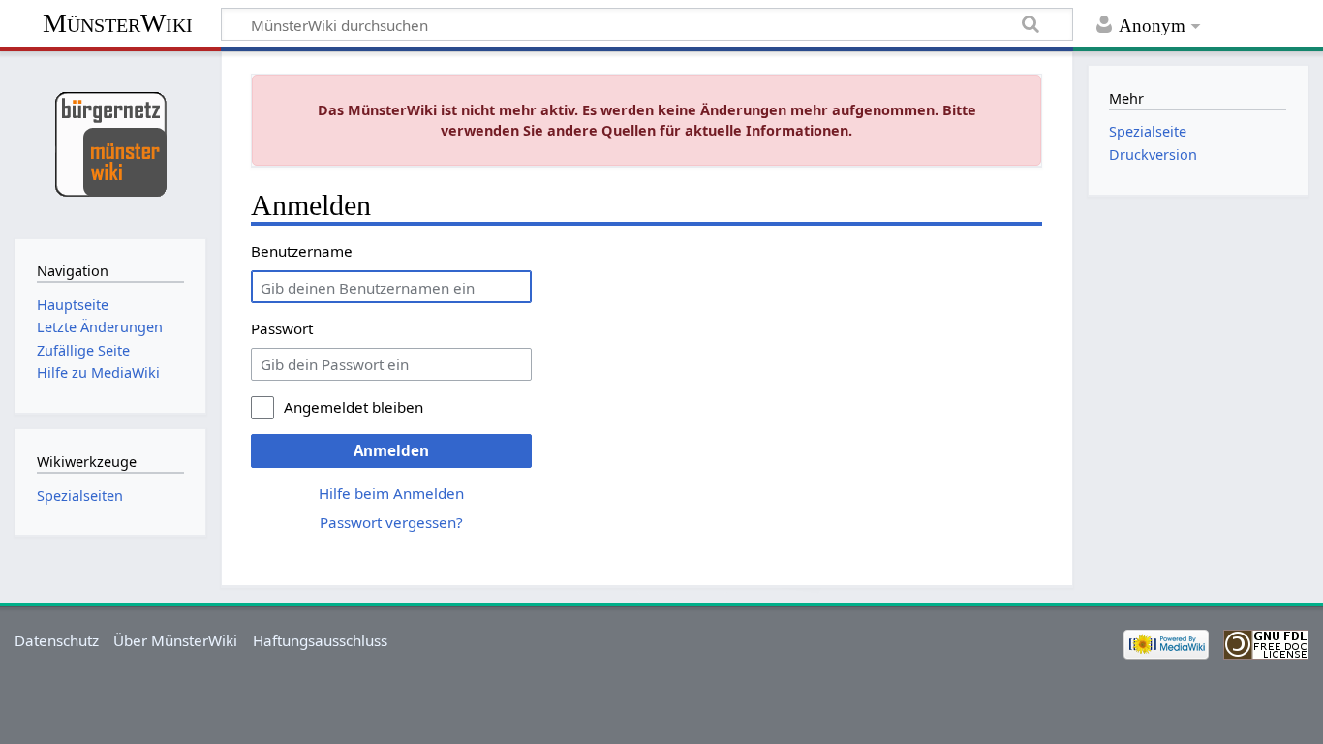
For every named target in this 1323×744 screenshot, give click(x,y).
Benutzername (302, 251)
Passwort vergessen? (391, 522)
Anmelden (391, 450)
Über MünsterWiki (175, 640)
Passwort (282, 328)
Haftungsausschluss (320, 640)
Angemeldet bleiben (353, 407)
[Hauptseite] (110, 143)
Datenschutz (57, 640)
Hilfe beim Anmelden (391, 493)
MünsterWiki (118, 23)
